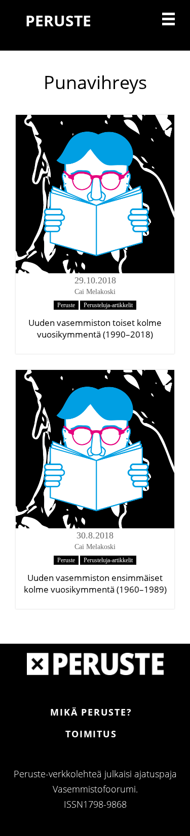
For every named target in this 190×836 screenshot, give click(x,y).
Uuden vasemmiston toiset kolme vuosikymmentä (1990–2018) (95, 328)
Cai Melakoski (95, 292)
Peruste (66, 305)
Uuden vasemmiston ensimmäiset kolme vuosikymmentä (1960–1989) (95, 583)
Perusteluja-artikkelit (108, 305)
